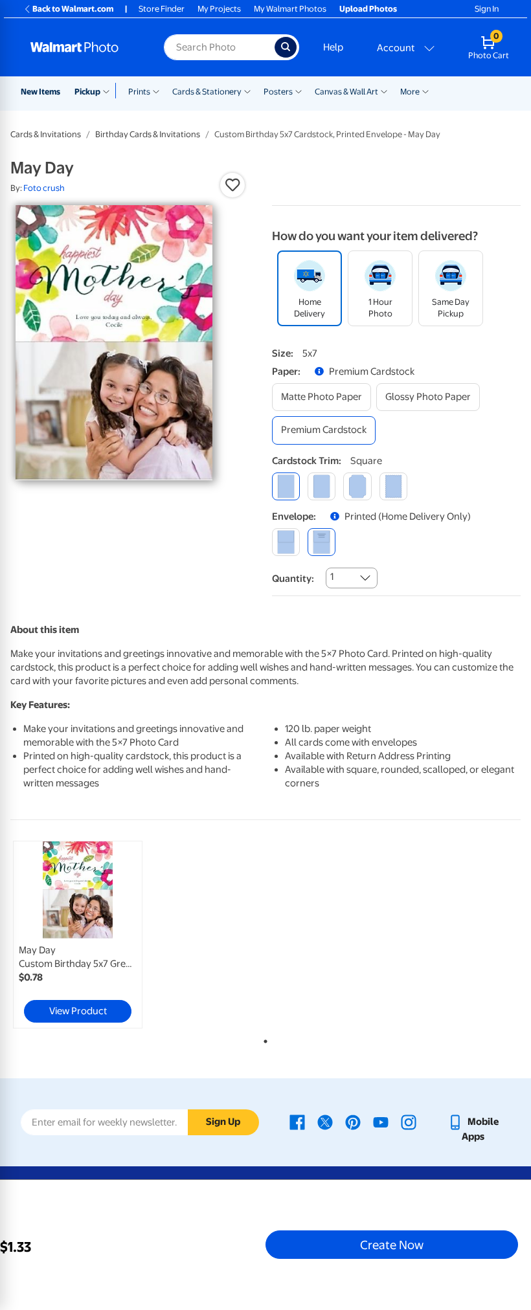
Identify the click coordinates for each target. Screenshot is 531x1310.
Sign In (487, 9)
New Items (40, 91)
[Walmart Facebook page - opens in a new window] (297, 1121)
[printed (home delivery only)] (321, 542)
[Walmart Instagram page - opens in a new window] (408, 1121)
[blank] (286, 542)
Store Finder (162, 9)
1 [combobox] (331, 577)
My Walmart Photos (290, 9)
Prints (139, 91)
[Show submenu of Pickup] (109, 90)
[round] (321, 486)
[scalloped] (393, 486)
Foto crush (44, 188)
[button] (232, 185)
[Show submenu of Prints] (156, 90)
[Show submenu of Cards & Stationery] (247, 90)
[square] (286, 486)
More (410, 91)
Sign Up (223, 1121)
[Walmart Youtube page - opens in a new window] (381, 1121)
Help (333, 47)
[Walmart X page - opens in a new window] (325, 1121)
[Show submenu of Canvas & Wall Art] (384, 90)
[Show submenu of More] (425, 90)
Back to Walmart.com (72, 9)
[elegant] (357, 486)
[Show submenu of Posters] (298, 90)
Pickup (87, 91)
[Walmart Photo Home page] (83, 47)
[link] (78, 934)
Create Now (392, 1245)
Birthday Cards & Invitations (147, 134)
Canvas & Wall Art (346, 91)
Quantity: (293, 578)
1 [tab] (262, 1038)
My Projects (219, 9)
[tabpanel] (95, 934)
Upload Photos (368, 9)
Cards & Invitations (45, 134)
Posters (278, 91)
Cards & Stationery (207, 91)
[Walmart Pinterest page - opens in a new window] (353, 1121)
